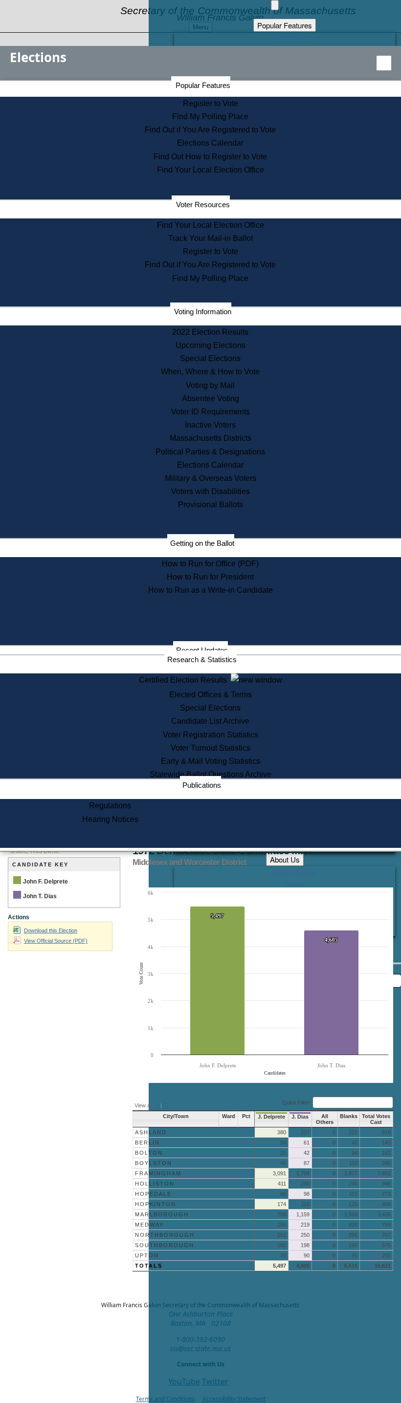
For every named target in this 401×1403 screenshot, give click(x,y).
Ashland (151, 1132)
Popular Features (203, 85)
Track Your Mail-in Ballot (210, 238)
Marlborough (162, 1214)
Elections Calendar (210, 143)
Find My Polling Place (210, 116)
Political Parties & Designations (210, 452)
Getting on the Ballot (202, 543)
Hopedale (153, 1194)
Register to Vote (210, 103)
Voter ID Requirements (210, 412)
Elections (38, 57)
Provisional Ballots (210, 504)
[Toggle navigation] (384, 63)
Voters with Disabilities (210, 491)
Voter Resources (203, 204)
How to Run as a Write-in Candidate (210, 590)
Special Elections (210, 358)
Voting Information (202, 311)
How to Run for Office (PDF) (210, 564)
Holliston (155, 1184)
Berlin (147, 1142)
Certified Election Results (185, 680)
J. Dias (300, 1117)
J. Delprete (271, 1117)
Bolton (149, 1153)
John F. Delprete (45, 881)
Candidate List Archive (210, 721)
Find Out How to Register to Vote (210, 156)
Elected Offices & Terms (210, 695)
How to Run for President (210, 577)
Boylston (153, 1163)
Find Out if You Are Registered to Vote (210, 130)
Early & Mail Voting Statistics (210, 761)
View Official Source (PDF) (56, 941)
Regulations (110, 805)
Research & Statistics (202, 659)
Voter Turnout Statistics (210, 748)
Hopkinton (155, 1204)
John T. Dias (40, 896)
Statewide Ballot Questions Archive (210, 774)
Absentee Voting (210, 398)
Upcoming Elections (210, 345)
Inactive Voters (210, 425)
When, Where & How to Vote (210, 371)
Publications (201, 785)
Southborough (164, 1245)
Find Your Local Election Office (210, 170)
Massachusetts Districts (210, 438)
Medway (149, 1225)
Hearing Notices (110, 819)
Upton (147, 1255)
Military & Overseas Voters (210, 478)
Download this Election (50, 930)
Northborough (165, 1235)
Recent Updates (202, 650)
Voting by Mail (210, 385)
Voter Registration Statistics (210, 735)
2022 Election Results (210, 332)
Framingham (158, 1173)
